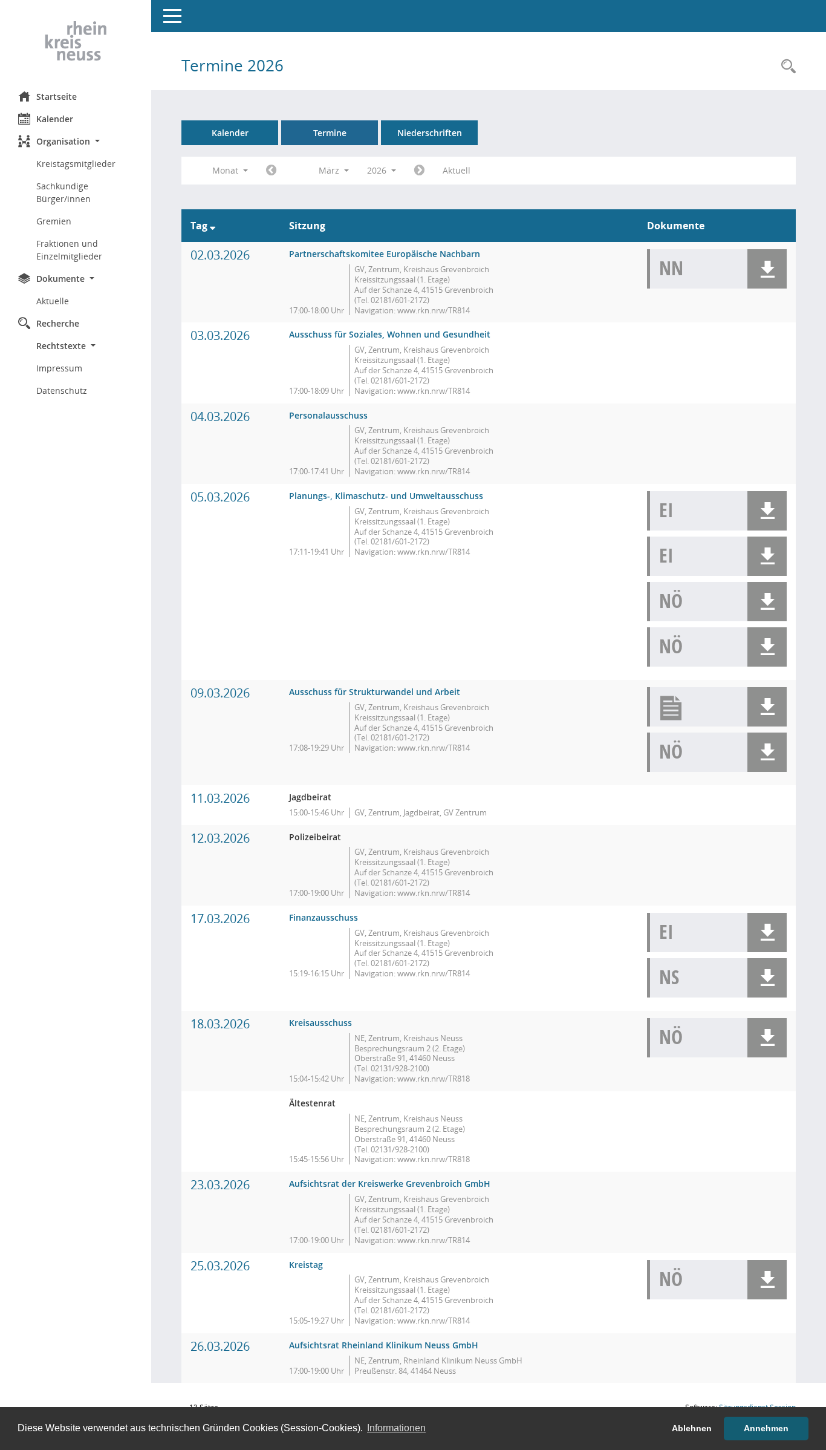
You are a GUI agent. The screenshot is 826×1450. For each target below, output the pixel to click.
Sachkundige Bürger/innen (63, 192)
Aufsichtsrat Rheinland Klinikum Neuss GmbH (383, 1345)
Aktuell (456, 170)
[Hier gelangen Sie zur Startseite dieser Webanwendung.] (75, 41)
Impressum (59, 368)
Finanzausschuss (323, 917)
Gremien (53, 221)
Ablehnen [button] (692, 1428)
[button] (75, 141)
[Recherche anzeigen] (785, 67)
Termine (329, 133)
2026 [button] (378, 170)
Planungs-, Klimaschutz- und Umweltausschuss (386, 495)
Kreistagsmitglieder (75, 163)
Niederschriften (429, 133)
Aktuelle (52, 301)
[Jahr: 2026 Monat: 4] (419, 170)
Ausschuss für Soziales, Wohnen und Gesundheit (389, 334)
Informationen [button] (396, 1428)
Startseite (56, 96)
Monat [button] (226, 170)
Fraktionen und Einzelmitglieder (69, 250)
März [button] (330, 170)
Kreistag (306, 1264)
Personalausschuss (328, 415)
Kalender (54, 119)
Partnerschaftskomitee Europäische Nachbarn (384, 254)
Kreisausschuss (320, 1022)
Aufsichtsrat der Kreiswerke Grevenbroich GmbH (389, 1183)
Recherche (57, 323)
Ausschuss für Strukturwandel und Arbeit (374, 691)
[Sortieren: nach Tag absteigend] (212, 225)
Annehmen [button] (766, 1428)
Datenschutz (61, 390)
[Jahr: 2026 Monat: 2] (271, 170)
